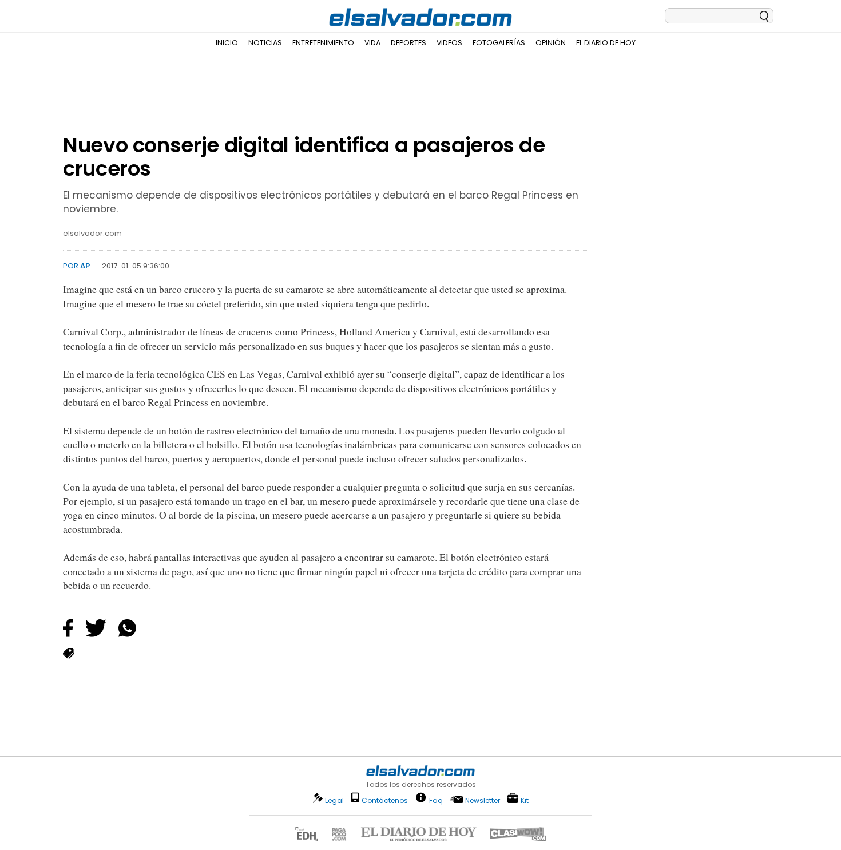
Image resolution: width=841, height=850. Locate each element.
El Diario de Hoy (606, 43)
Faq (436, 800)
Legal (334, 800)
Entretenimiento (323, 43)
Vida (372, 43)
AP (85, 265)
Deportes (408, 43)
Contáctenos (385, 800)
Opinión (550, 43)
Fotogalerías (499, 43)
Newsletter (482, 800)
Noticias (265, 43)
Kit (525, 800)
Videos (449, 43)
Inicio (227, 43)
